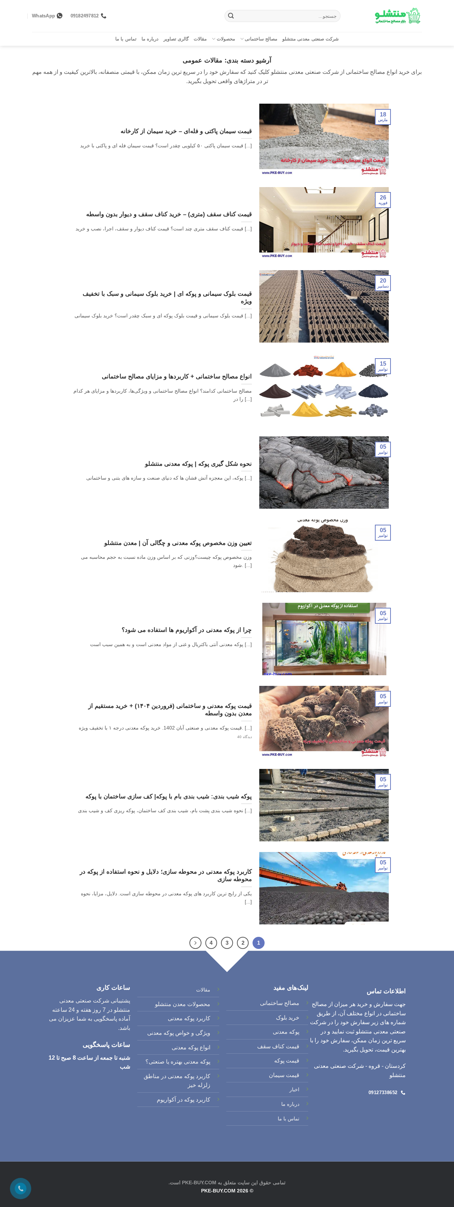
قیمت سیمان (284, 1075)
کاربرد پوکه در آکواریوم (183, 1100)
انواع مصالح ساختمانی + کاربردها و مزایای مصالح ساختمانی (177, 376)
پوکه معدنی (286, 1032)
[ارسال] (231, 16)
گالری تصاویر (176, 39)
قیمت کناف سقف (278, 1046)
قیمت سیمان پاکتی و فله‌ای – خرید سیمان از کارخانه (186, 131)
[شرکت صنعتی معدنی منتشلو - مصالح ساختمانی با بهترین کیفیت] (386, 15)
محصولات (226, 39)
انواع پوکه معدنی (191, 1047)
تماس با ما (126, 39)
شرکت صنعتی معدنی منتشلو (310, 39)
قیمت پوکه (286, 1061)
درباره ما (150, 39)
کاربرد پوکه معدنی (189, 1018)
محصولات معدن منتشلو (182, 1004)
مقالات (200, 39)
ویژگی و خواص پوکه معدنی (178, 1033)
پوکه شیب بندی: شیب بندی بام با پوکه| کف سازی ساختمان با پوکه (168, 796)
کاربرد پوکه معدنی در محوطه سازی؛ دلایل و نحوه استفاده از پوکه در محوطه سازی (166, 875)
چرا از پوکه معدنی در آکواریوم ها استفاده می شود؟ (187, 630)
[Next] (195, 943)
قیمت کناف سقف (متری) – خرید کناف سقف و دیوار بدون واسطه (169, 214)
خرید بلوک (287, 1018)
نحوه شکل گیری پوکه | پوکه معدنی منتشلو (198, 463)
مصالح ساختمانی (261, 39)
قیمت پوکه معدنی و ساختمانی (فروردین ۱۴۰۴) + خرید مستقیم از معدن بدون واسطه (170, 710)
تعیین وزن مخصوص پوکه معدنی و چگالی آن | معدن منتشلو (178, 543)
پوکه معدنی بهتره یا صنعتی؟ (177, 1062)
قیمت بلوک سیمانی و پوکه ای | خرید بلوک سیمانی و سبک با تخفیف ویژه (167, 297)
